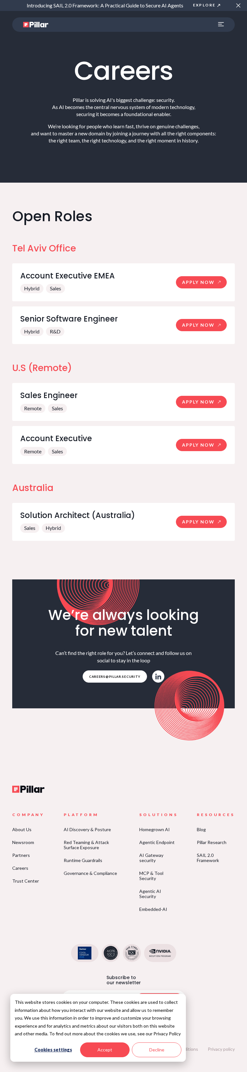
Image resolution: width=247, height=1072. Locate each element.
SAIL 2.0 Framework (208, 857)
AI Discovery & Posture (87, 829)
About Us (22, 829)
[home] (35, 24)
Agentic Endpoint (157, 842)
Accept (104, 1049)
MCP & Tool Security (151, 875)
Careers (20, 868)
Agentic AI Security (150, 893)
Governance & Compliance (90, 873)
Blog (201, 829)
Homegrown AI (154, 829)
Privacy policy (221, 1049)
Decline (156, 1049)
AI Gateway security (151, 857)
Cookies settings (53, 1049)
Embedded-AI (153, 909)
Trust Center (25, 881)
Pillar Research (211, 842)
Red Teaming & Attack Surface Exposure (86, 845)
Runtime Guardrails (83, 860)
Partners (21, 855)
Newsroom (23, 842)
